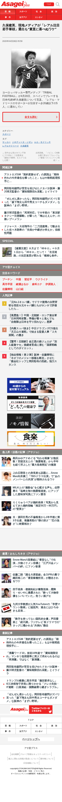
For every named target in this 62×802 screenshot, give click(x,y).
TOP (49, 4)
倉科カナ (37, 284)
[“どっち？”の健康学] (31, 409)
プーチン (7, 279)
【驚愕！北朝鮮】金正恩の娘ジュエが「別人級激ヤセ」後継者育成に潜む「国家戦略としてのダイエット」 (33, 345)
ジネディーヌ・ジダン (22, 142)
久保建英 (24, 146)
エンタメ (39, 17)
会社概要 (15, 754)
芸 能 (7, 11)
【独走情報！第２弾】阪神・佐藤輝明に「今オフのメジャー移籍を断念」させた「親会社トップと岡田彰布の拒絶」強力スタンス (33, 359)
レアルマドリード (10, 146)
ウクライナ (41, 279)
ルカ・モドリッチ (42, 142)
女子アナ (23, 17)
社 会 (39, 11)
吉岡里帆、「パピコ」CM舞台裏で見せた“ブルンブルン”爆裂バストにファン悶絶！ (48, 156)
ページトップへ (31, 739)
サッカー (6, 142)
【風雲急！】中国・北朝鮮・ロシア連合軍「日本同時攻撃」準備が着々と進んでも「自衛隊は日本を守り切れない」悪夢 (33, 318)
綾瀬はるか (22, 284)
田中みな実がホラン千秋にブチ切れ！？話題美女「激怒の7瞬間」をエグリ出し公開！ (14, 156)
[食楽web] (31, 445)
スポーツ (23, 11)
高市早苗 (7, 284)
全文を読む (31, 117)
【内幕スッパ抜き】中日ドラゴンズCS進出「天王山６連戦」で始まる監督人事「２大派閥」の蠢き (33, 331)
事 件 (8, 17)
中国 (18, 279)
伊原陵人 (50, 284)
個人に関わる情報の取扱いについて (23, 759)
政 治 (54, 11)
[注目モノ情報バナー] (31, 427)
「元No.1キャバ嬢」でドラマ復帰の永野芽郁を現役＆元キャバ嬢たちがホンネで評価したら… (33, 305)
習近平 (28, 279)
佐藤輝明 (7, 289)
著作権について (47, 759)
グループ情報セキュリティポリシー (35, 754)
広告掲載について (31, 763)
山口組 (20, 289)
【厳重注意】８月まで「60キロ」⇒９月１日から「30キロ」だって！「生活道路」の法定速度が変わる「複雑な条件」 (37, 252)
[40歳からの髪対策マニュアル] (31, 392)
